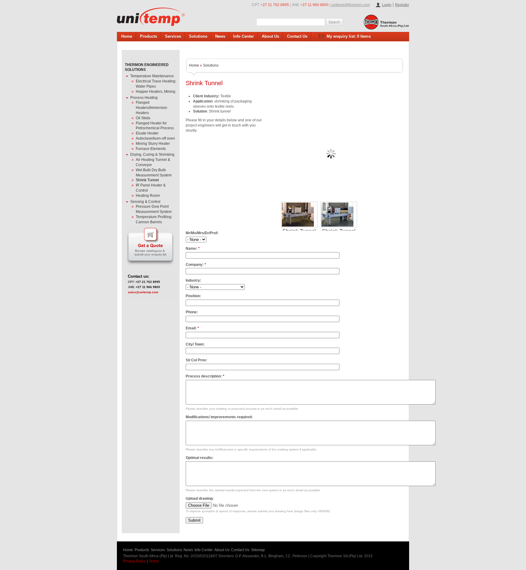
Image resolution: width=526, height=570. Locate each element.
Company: (196, 264)
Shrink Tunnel (147, 180)
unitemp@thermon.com (350, 5)
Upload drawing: (200, 498)
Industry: (193, 280)
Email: (192, 328)
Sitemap (258, 550)
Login (386, 5)
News (220, 36)
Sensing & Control (145, 202)
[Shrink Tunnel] (299, 215)
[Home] (151, 17)
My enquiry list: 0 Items (349, 36)
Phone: (192, 312)
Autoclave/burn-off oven (155, 138)
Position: (193, 296)
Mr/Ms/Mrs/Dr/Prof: (202, 233)
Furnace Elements (151, 149)
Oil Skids (143, 118)
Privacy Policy (134, 561)
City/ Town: (195, 344)
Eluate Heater (147, 133)
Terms (154, 561)
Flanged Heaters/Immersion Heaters (151, 107)
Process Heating (144, 98)
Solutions (198, 36)
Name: (193, 248)
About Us (270, 36)
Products (148, 36)
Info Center (243, 36)
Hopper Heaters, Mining (155, 91)
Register (402, 5)
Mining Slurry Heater (153, 143)
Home (126, 36)
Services (173, 36)
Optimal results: (199, 458)
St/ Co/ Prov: (196, 360)
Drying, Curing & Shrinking (152, 154)
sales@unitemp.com (143, 292)
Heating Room (148, 195)
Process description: (205, 376)
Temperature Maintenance (152, 76)
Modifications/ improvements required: (219, 417)
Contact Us (297, 36)
